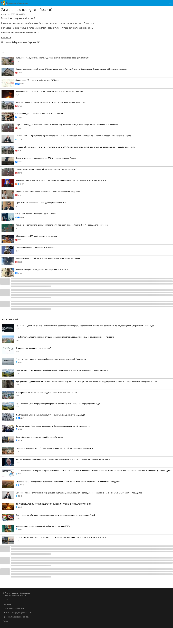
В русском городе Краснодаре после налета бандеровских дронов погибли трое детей (53, 426)
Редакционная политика (13, 608)
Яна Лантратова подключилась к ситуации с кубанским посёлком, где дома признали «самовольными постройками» (65, 337)
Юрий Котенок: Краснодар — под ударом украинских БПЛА (40, 203)
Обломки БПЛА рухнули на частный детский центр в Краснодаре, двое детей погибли (52, 58)
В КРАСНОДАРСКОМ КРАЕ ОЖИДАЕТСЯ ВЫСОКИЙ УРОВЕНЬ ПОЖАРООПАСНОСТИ (54, 504)
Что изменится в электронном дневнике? (33, 348)
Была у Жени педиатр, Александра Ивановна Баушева (39, 437)
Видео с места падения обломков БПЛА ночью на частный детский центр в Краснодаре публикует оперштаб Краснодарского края (71, 69)
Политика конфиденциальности (17, 612)
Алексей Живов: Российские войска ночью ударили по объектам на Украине (47, 258)
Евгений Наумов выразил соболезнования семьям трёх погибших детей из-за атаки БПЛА (54, 448)
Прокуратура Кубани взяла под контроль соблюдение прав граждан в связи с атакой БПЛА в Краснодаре (61, 537)
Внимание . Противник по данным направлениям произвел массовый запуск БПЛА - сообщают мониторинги (61, 225)
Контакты (7, 604)
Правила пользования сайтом (16, 617)
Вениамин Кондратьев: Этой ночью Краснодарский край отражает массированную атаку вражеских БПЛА (60, 180)
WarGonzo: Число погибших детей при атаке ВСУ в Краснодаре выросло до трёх (50, 102)
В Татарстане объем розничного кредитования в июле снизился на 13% (46, 393)
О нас (5, 599)
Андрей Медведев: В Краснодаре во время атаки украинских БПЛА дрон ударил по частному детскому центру (63, 459)
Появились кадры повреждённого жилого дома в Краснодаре (41, 269)
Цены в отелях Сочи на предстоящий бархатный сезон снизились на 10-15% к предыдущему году (58, 404)
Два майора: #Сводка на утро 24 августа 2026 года (37, 80)
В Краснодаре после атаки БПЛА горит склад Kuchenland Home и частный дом (49, 91)
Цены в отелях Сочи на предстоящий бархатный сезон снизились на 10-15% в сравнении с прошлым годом (62, 370)
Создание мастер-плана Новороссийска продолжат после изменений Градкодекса (51, 359)
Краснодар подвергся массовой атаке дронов (34, 247)
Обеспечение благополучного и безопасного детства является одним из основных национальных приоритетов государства (68, 482)
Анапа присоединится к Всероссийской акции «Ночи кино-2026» (43, 526)
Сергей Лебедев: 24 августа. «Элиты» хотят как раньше (39, 114)
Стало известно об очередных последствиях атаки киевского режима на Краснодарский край (55, 515)
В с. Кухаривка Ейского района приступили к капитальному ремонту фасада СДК (50, 415)
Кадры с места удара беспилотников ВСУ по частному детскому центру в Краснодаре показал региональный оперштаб (66, 125)
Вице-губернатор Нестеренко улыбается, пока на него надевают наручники (47, 191)
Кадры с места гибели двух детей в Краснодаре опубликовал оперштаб (46, 169)
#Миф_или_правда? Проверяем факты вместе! (35, 214)
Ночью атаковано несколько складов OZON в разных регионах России (45, 158)
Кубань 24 (6, 37)
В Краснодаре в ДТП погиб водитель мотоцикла (36, 236)
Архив (5, 621)
